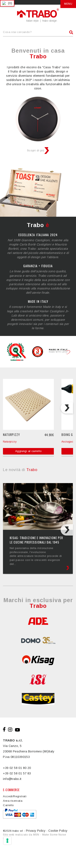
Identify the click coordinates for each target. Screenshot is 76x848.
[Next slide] (67, 408)
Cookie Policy (57, 830)
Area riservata (12, 800)
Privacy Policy (36, 830)
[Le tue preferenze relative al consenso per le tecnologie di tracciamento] (7, 841)
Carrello (8, 805)
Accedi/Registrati (14, 796)
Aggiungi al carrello (28, 451)
